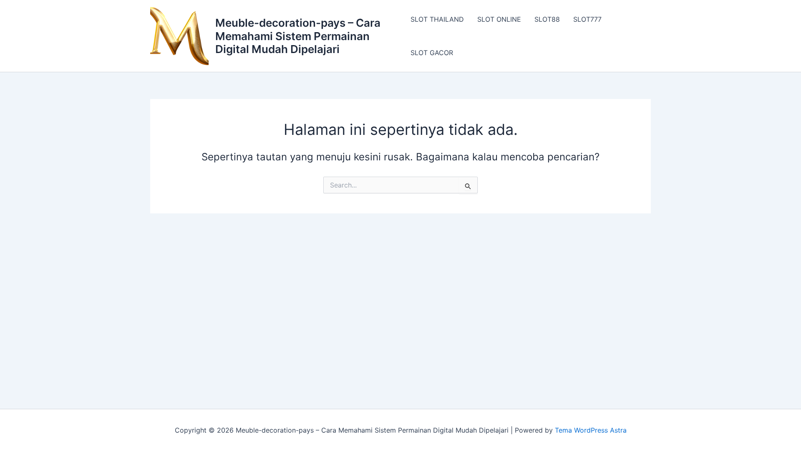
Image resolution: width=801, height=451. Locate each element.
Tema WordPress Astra (591, 430)
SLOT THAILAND (437, 19)
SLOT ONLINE (499, 19)
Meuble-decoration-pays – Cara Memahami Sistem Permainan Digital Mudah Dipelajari (297, 35)
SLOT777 (587, 19)
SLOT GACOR (432, 52)
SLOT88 (547, 19)
